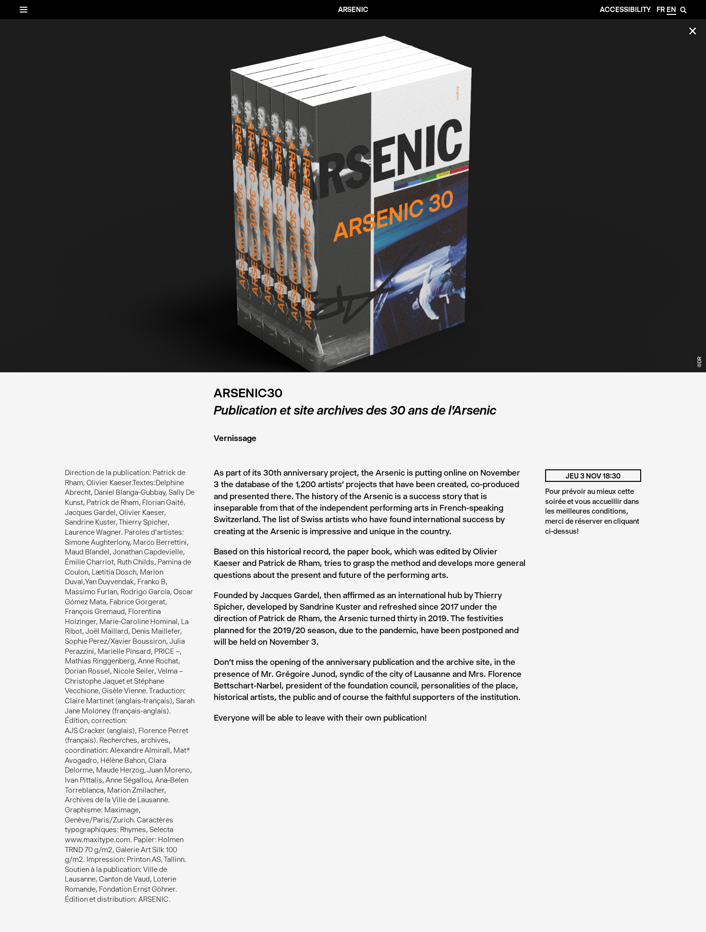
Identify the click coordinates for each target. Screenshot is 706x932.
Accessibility (625, 9)
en (671, 9)
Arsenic (353, 9)
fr (661, 9)
